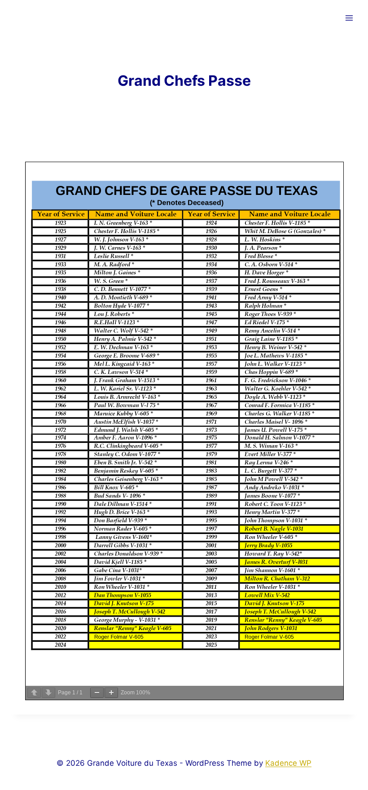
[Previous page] (34, 693)
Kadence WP (288, 763)
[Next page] (48, 693)
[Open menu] (349, 18)
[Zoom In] (111, 693)
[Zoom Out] (97, 693)
